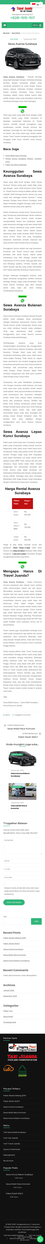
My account (8, 1160)
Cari (5, 916)
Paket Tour (8, 1011)
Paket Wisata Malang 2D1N (14, 938)
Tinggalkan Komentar (22, 715)
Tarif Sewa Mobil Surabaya (14, 1132)
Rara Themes (23, 1230)
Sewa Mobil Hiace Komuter (16, 156)
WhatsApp (22, 107)
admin (7, 715)
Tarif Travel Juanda (11, 1143)
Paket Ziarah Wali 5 (11, 943)
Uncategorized (9, 1022)
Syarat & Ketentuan (11, 1149)
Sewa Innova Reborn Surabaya (16, 960)
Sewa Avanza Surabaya (13, 949)
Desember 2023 (10, 996)
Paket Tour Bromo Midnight (15, 165)
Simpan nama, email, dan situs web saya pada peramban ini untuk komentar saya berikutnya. (22, 891)
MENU (35, 25)
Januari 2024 (8, 990)
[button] (40, 1239)
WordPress (22, 1232)
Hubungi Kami (9, 1155)
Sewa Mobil (14, 39)
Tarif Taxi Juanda (10, 1138)
